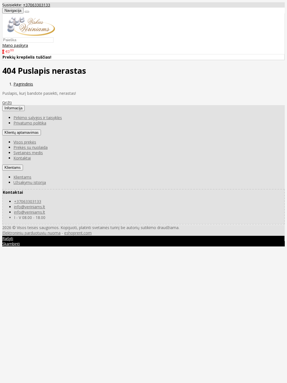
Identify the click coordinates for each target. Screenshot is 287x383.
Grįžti (7, 102)
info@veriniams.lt (29, 206)
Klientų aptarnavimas (21, 132)
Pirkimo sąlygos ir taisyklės (37, 117)
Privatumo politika (29, 123)
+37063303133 (36, 5)
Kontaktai (22, 158)
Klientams (12, 167)
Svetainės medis (28, 152)
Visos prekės (24, 142)
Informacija (13, 108)
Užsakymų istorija (29, 182)
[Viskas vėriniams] (29, 34)
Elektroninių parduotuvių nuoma (31, 233)
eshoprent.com (78, 233)
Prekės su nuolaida (30, 147)
